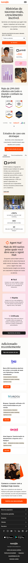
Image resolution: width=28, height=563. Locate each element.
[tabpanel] (14, 196)
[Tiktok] (26, 531)
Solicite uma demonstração (14, 501)
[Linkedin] (18, 531)
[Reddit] (22, 531)
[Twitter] (15, 531)
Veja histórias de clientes (14, 333)
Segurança (21, 553)
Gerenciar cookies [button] (14, 559)
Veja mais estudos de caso (14, 149)
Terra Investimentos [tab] (17, 155)
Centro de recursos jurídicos (14, 550)
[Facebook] (3, 531)
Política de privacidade (10, 553)
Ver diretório (14, 42)
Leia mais (6, 191)
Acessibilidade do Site (14, 556)
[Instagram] (7, 531)
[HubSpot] (5, 2)
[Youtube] (11, 531)
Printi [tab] (5, 155)
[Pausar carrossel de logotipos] (14, 126)
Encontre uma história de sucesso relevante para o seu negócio (13, 34)
